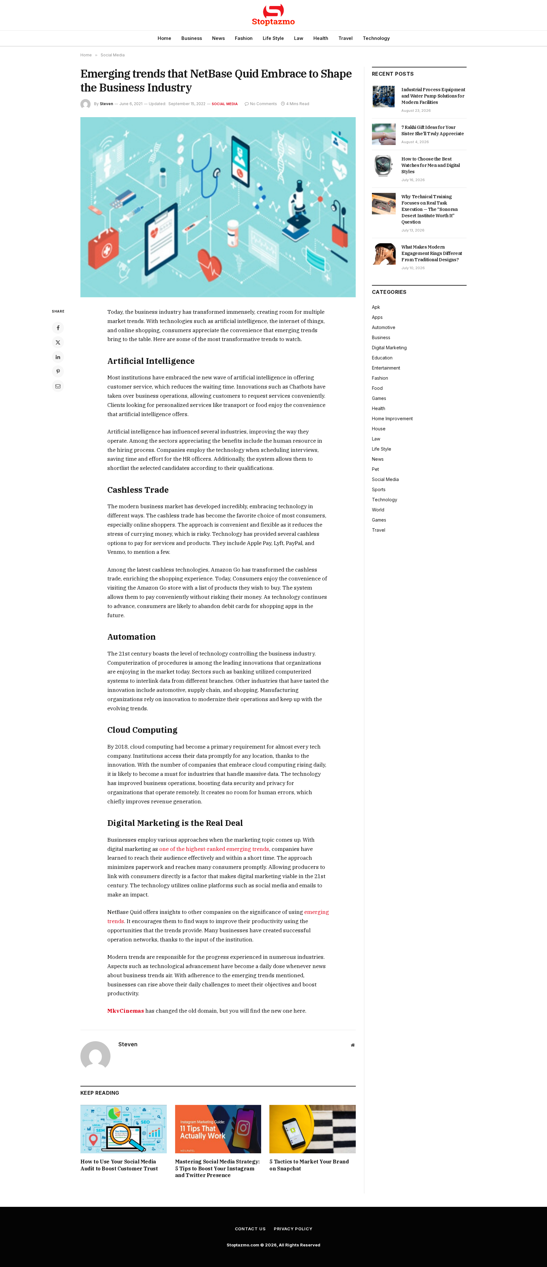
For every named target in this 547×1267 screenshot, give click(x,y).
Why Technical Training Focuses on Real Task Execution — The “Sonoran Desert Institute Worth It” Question (429, 209)
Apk (376, 307)
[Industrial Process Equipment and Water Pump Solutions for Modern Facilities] (384, 96)
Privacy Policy (293, 1228)
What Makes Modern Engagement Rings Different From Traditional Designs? (431, 253)
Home (164, 38)
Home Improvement (392, 418)
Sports (379, 489)
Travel (345, 38)
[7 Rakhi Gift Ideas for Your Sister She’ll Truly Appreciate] (384, 134)
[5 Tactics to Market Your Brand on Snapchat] (312, 1129)
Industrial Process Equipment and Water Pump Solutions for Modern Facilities (433, 96)
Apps (377, 317)
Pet (375, 469)
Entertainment (386, 368)
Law (298, 38)
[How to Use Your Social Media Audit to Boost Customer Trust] (123, 1129)
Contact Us (250, 1228)
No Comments (263, 103)
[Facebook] (58, 328)
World (378, 509)
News (218, 38)
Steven (106, 103)
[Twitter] (58, 342)
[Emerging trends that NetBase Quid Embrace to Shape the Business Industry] (218, 207)
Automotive (383, 327)
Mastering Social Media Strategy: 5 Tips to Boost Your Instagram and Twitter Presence (217, 1168)
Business (191, 38)
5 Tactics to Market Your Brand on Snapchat (309, 1165)
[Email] (58, 386)
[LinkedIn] (58, 357)
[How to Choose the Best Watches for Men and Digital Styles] (384, 166)
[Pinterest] (58, 371)
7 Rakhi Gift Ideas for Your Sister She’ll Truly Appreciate (432, 130)
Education (382, 357)
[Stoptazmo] (273, 15)
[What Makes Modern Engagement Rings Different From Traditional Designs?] (384, 254)
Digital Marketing (389, 347)
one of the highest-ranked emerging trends (214, 849)
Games (379, 398)
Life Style (273, 38)
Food (377, 388)
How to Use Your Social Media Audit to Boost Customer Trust (119, 1165)
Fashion (244, 38)
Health (320, 38)
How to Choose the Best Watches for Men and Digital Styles (430, 165)
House (379, 428)
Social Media (225, 104)
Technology (376, 38)
